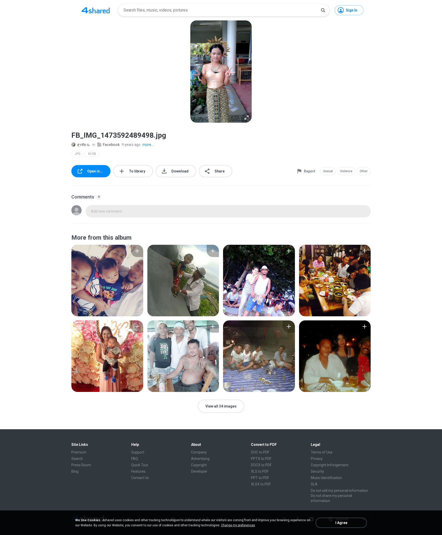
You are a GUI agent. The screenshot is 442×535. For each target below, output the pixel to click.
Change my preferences (238, 525)
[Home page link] (96, 10)
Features (138, 471)
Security (317, 471)
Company (199, 452)
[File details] (107, 280)
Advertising (200, 459)
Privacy (317, 459)
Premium (78, 452)
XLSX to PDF (261, 484)
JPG (77, 154)
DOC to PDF (260, 452)
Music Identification (326, 478)
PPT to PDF (260, 478)
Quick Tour (139, 465)
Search (77, 459)
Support (137, 452)
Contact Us (140, 478)
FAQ (134, 459)
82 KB (92, 154)
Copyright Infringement (329, 465)
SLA (314, 484)
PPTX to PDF (261, 459)
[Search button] (323, 10)
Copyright (199, 465)
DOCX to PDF (261, 465)
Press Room (81, 465)
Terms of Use (322, 452)
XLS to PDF (260, 471)
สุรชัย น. (83, 145)
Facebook (111, 145)
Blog (75, 471)
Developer (199, 471)
